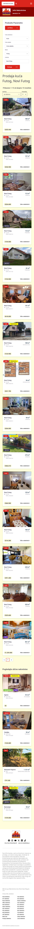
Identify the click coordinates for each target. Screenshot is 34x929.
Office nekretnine (6, 902)
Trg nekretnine (20, 912)
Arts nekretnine (5, 914)
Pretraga (9, 67)
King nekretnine (5, 912)
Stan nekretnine (5, 908)
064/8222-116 (16, 13)
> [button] (11, 660)
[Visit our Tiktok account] (25, 840)
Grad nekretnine (5, 896)
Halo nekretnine (20, 902)
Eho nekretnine (20, 904)
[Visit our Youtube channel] (15, 840)
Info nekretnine (20, 898)
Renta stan (4, 916)
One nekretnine (20, 914)
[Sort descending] (25, 94)
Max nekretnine (20, 910)
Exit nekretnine (20, 908)
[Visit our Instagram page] (12, 840)
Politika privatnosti (11, 843)
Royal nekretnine (6, 900)
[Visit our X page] (19, 840)
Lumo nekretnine (21, 918)
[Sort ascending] (23, 94)
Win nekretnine (20, 906)
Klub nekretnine (5, 904)
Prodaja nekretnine (6, 918)
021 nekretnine (5, 898)
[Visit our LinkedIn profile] (22, 840)
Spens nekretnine (6, 906)
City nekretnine (20, 896)
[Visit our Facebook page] (9, 840)
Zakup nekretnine (21, 916)
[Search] (16, 3)
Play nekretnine (5, 910)
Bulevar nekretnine (21, 900)
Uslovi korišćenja (23, 843)
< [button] (4, 660)
